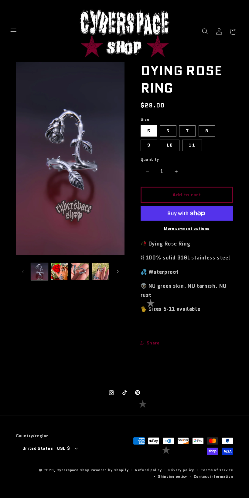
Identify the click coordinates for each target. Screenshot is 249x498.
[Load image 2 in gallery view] (59, 271)
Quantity (150, 159)
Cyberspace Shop (72, 470)
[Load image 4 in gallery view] (100, 271)
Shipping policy (172, 476)
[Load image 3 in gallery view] (79, 271)
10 (169, 145)
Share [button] (153, 343)
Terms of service (217, 470)
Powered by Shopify (109, 470)
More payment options (187, 228)
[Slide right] (117, 271)
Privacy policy (181, 470)
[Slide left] (22, 271)
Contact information (213, 476)
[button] (13, 32)
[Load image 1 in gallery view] (39, 271)
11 (192, 145)
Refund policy (148, 470)
